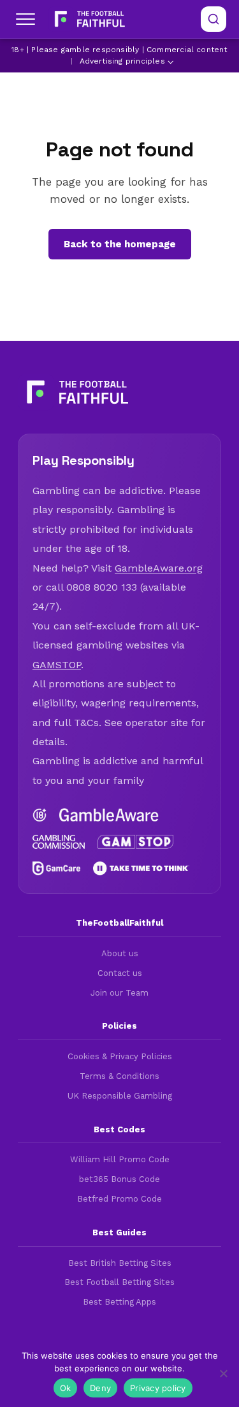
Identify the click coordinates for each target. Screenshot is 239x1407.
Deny (100, 1388)
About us (119, 953)
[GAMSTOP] (136, 842)
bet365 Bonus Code (119, 1179)
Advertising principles (122, 61)
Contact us (120, 973)
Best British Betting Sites (119, 1263)
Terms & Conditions (119, 1076)
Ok (65, 1388)
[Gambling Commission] (59, 842)
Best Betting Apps (119, 1302)
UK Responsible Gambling (120, 1096)
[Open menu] (25, 19)
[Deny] (223, 1373)
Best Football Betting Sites (119, 1282)
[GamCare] (56, 868)
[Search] (213, 19)
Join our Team (119, 993)
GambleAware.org (159, 568)
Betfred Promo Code (119, 1199)
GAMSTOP (57, 665)
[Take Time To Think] (141, 868)
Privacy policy (158, 1388)
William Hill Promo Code (120, 1159)
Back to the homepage (120, 244)
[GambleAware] (109, 815)
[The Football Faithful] (88, 19)
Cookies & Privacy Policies (120, 1056)
